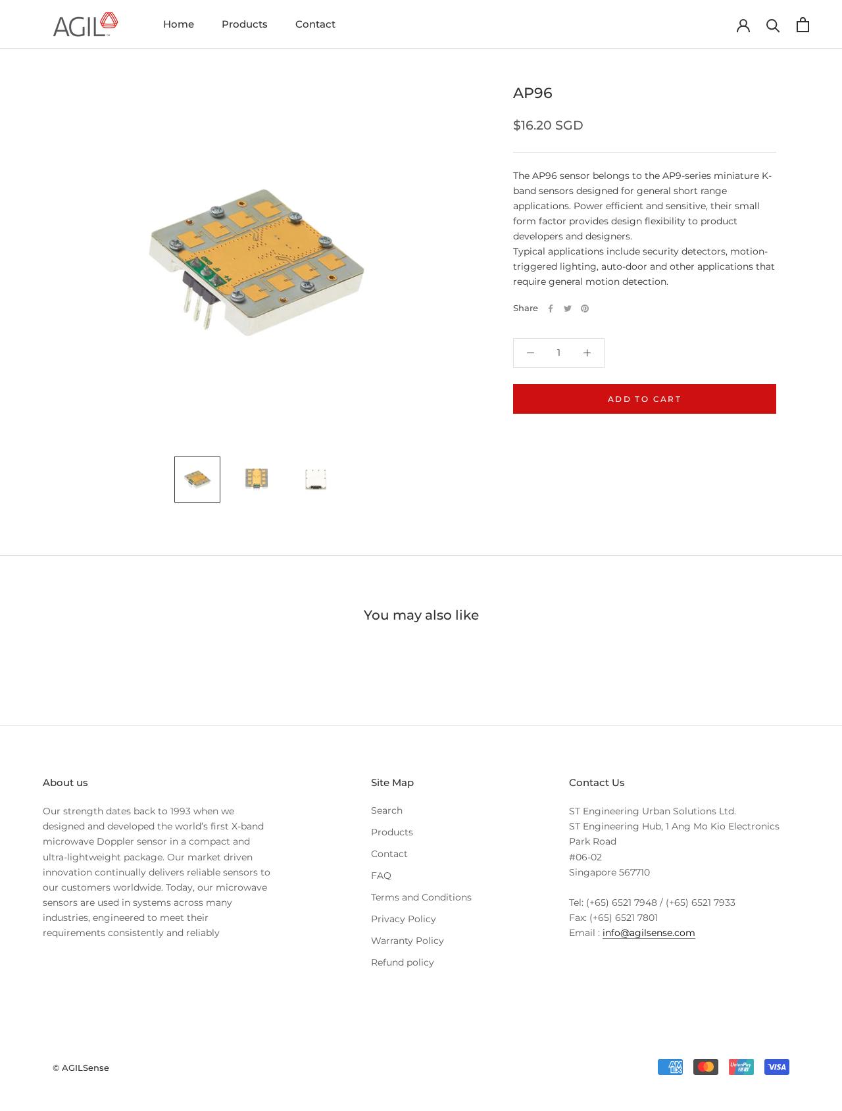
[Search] (773, 25)
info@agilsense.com (649, 933)
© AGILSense (81, 1067)
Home (178, 24)
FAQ (381, 875)
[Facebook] (551, 308)
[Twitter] (568, 308)
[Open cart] (803, 24)
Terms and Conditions (421, 897)
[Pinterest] (585, 308)
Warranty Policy (407, 941)
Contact (315, 24)
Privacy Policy (403, 919)
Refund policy (402, 962)
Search (387, 810)
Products (245, 24)
